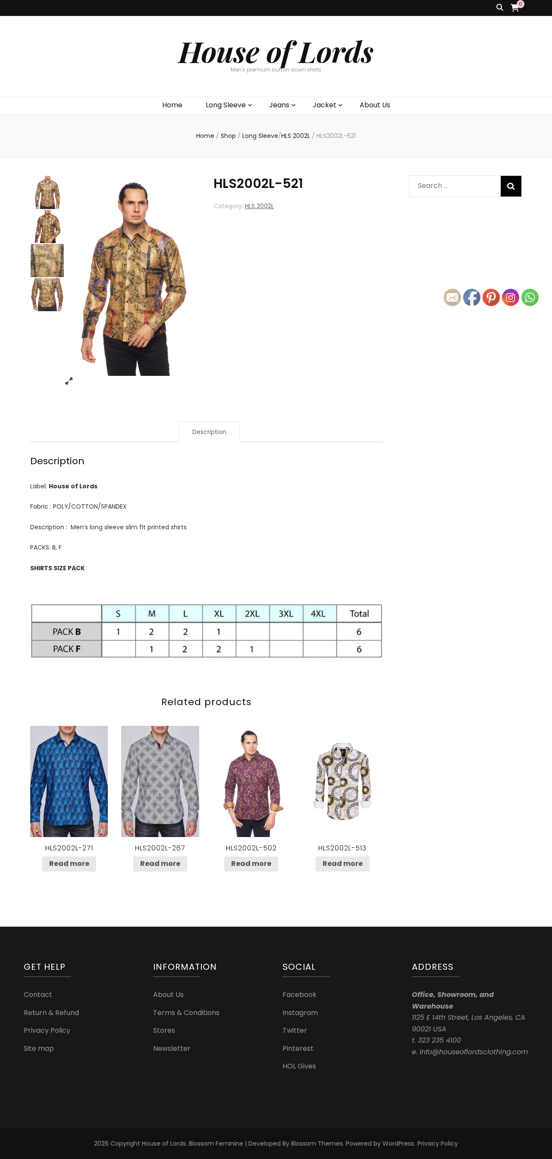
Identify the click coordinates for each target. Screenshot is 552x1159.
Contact (38, 995)
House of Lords (276, 51)
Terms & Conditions (186, 1013)
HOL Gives (299, 1066)
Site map (39, 1048)
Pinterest (298, 1048)
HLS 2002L (259, 206)
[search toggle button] (499, 8)
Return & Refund (51, 1013)
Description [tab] (209, 432)
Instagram (300, 1013)
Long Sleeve (226, 105)
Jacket (324, 105)
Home (172, 105)
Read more (69, 863)
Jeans (279, 105)
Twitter (294, 1030)
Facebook (299, 995)
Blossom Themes (317, 1143)
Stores (164, 1030)
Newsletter (172, 1048)
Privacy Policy (47, 1030)
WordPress (398, 1143)
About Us (375, 105)
